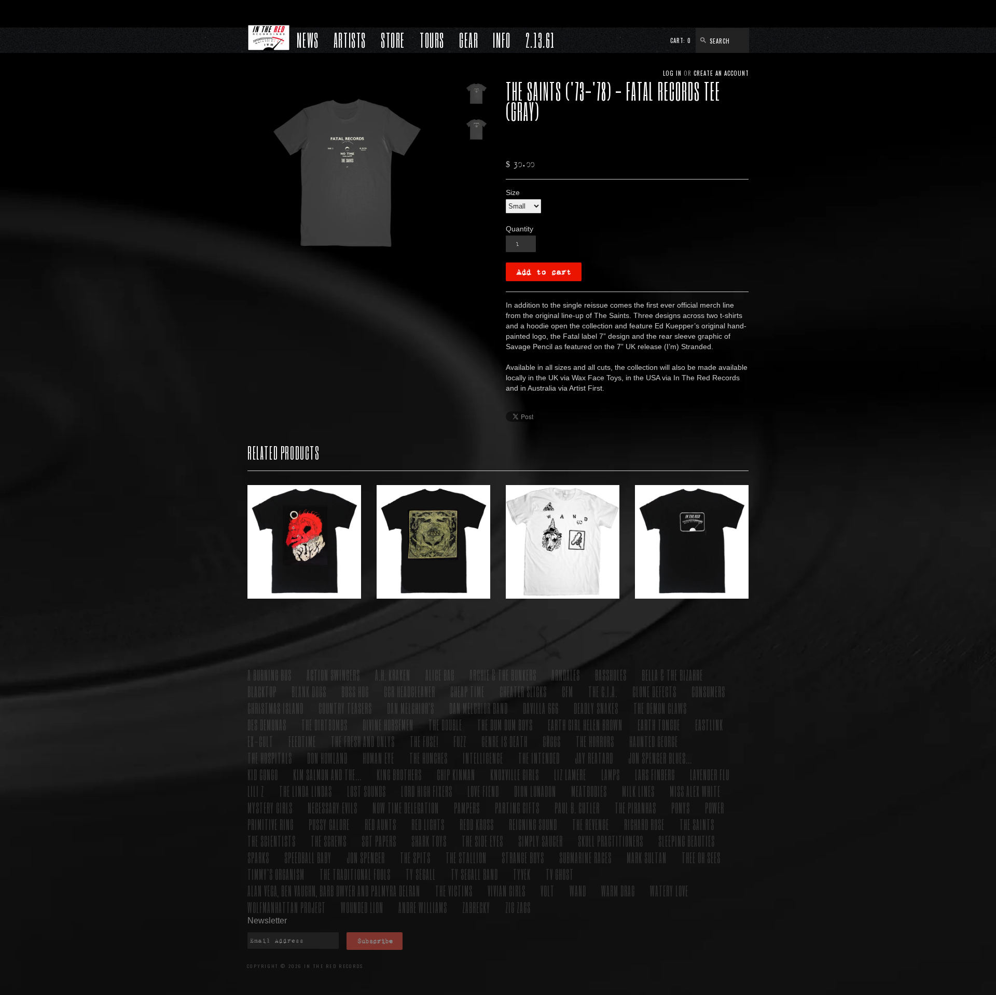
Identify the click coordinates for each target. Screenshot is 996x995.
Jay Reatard (594, 757)
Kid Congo (262, 774)
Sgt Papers (379, 840)
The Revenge (590, 824)
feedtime (302, 741)
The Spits (415, 857)
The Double (445, 724)
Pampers (467, 807)
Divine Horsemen (388, 724)
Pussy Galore (329, 824)
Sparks (258, 857)
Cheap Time (467, 691)
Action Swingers (333, 674)
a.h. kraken (392, 674)
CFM (567, 691)
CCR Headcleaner (409, 691)
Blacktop (261, 691)
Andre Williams (422, 907)
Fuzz (459, 741)
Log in (672, 73)
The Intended (539, 757)
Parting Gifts (517, 807)
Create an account (721, 73)
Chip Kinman (456, 774)
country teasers (345, 707)
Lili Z (255, 790)
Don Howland (327, 757)
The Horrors (595, 741)
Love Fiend (483, 790)
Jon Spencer (366, 857)
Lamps (610, 774)
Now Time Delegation (405, 807)
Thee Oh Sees (701, 857)
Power (714, 807)
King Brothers (399, 774)
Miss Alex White (695, 790)
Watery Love (669, 890)
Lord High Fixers (426, 790)
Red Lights (428, 824)
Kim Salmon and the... (327, 774)
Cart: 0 (680, 40)
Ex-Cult (260, 741)
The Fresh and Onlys (363, 741)
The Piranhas (635, 807)
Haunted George (653, 741)
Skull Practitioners (610, 840)
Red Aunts (380, 824)
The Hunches (428, 757)
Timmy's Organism (276, 873)
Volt (548, 890)
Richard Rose (644, 824)
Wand (578, 890)
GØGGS (552, 741)
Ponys (680, 807)
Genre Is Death (504, 741)
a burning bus (269, 674)
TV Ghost (560, 873)
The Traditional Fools (355, 873)
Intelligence (483, 757)
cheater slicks (523, 691)
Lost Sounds (366, 790)
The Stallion (466, 857)
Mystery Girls (270, 807)
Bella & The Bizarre (672, 674)
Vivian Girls (506, 890)
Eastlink (709, 724)
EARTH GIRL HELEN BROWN (585, 724)
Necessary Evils (332, 807)
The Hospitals (269, 757)
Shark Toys (429, 840)
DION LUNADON (535, 790)
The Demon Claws (660, 707)
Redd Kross (477, 824)
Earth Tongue (659, 724)
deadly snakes (596, 707)
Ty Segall (421, 873)
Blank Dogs (309, 691)
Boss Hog (355, 691)
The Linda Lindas (305, 790)
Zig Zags (518, 907)
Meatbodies (589, 790)
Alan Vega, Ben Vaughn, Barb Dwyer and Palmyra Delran (333, 890)
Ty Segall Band (474, 873)
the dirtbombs (324, 724)
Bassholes (611, 674)
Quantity (519, 229)
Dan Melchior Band (478, 707)
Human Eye (378, 757)
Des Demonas (266, 724)
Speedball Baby (307, 857)
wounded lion (362, 907)
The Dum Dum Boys (505, 724)
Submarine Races (585, 857)
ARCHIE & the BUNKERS (502, 674)
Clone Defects (654, 691)
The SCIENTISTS (271, 840)
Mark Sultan (647, 857)
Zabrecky (476, 907)
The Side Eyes (482, 840)
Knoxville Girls (514, 774)
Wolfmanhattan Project (286, 907)
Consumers (708, 691)
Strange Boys (523, 857)
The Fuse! (424, 741)
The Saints (697, 824)
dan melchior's (410, 707)
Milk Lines (638, 790)
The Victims (454, 890)
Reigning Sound (533, 824)
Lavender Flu (709, 774)
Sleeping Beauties (686, 840)
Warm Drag (618, 890)
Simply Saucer (540, 840)
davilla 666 (541, 707)
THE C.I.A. (602, 691)
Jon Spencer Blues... (660, 757)
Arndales (565, 674)
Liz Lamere (570, 774)
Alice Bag (439, 674)
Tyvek (522, 873)
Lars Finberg (655, 774)
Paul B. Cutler (577, 807)
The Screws (329, 840)
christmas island (275, 707)
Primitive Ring (270, 824)
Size (513, 192)
